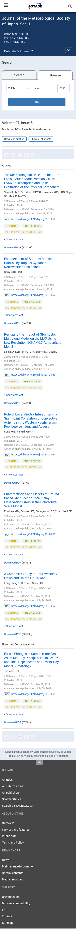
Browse (55, 75)
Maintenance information (18, 866)
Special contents (12, 873)
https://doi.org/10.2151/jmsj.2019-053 (33, 374)
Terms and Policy (13, 842)
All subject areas (12, 786)
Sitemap (7, 923)
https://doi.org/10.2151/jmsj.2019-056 (33, 534)
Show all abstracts (41, 139)
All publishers (10, 792)
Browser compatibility (16, 903)
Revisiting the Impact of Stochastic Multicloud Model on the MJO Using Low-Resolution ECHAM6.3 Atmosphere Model (32, 340)
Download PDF (12, 247)
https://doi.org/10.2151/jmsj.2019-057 (33, 606)
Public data (9, 836)
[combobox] (18, 88)
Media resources (12, 879)
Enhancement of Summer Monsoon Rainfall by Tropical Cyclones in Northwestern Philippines (29, 263)
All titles (7, 779)
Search (19, 75)
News (5, 860)
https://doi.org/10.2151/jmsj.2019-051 (33, 219)
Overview (8, 823)
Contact (7, 916)
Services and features (15, 829)
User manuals (10, 897)
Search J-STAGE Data (16, 805)
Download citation (14, 139)
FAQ (4, 910)
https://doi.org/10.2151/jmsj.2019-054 (33, 454)
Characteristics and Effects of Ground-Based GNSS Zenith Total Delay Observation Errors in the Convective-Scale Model (32, 500)
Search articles (11, 799)
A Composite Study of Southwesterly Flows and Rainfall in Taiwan (30, 576)
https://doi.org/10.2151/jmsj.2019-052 (33, 295)
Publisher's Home (16, 51)
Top (39, 762)
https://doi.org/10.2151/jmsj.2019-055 (33, 694)
